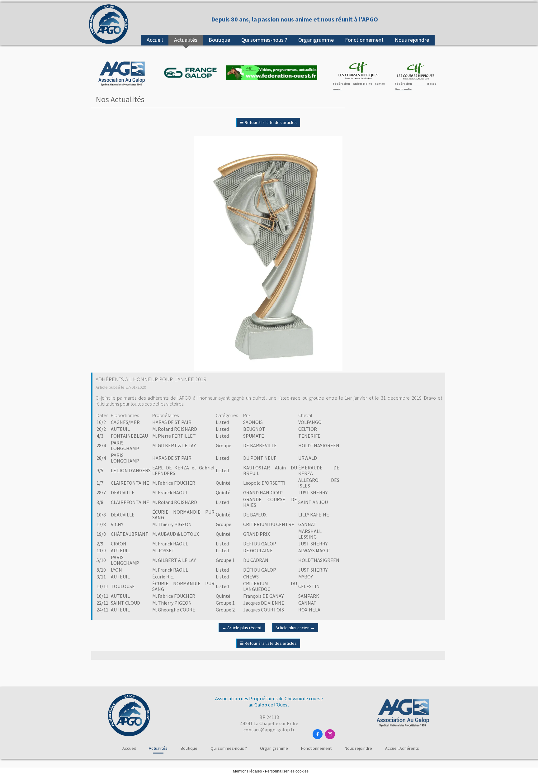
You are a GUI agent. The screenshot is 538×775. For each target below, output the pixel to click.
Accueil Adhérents (402, 748)
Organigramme (316, 39)
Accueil (155, 39)
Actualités (185, 39)
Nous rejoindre (412, 39)
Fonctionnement (364, 39)
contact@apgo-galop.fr (269, 729)
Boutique (219, 39)
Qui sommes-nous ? (264, 39)
